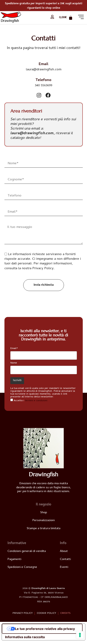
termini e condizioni (36, 401)
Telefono (43, 80)
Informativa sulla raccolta (25, 637)
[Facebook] (48, 95)
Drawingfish (10, 20)
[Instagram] (38, 95)
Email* (14, 348)
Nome (13, 363)
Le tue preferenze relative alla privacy (45, 629)
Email (43, 64)
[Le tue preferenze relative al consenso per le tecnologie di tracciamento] (80, 635)
